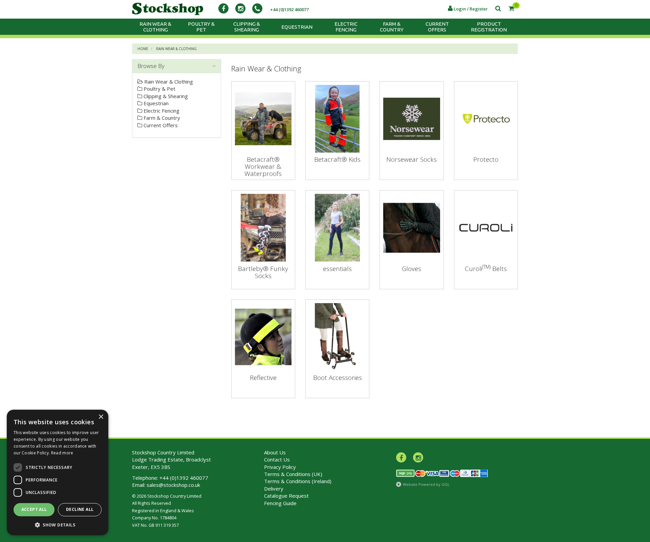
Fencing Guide (280, 503)
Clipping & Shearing (246, 26)
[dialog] (57, 472)
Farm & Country (392, 26)
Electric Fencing (346, 26)
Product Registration (489, 26)
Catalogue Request (286, 495)
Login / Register (470, 9)
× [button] (100, 417)
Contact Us (277, 459)
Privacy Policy (280, 467)
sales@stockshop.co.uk (173, 484)
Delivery (273, 488)
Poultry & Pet (201, 26)
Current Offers (437, 26)
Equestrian (296, 27)
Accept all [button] (34, 509)
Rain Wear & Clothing (155, 26)
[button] (58, 524)
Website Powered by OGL (426, 484)
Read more (62, 453)
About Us (275, 452)
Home (142, 48)
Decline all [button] (79, 509)
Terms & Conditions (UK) (293, 474)
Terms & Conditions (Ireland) (297, 481)
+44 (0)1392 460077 (183, 477)
